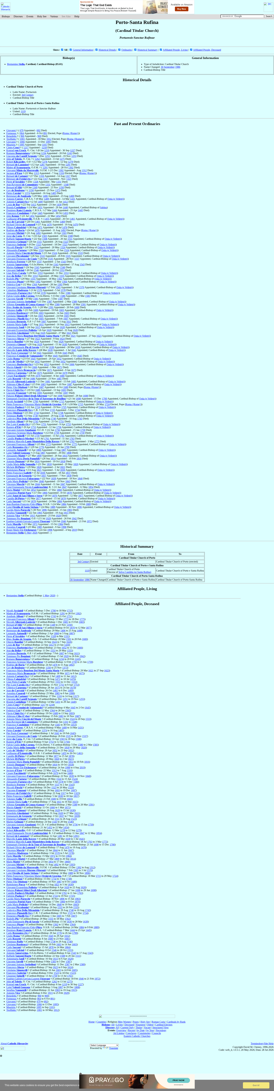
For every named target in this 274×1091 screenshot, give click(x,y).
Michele (15, 467)
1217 (26, 147)
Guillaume (19, 219)
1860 (59, 490)
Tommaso (14, 415)
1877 (80, 495)
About (14, 1043)
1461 (72, 219)
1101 (44, 144)
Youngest (140, 1024)
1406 (45, 196)
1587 (60, 298)
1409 (46, 199)
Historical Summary (147, 50)
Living (119, 1024)
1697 (65, 393)
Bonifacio (15, 261)
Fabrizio (15, 407)
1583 (87, 296)
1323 (68, 179)
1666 (71, 364)
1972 (89, 521)
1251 (47, 156)
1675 (73, 370)
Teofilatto (11, 139)
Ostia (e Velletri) (115, 199)
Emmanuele (19, 475)
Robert (15, 161)
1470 (49, 224)
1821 (62, 467)
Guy (15, 190)
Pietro (13, 193)
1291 (68, 164)
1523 (65, 241)
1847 (62, 484)
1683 (73, 381)
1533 (80, 253)
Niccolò (14, 247)
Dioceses (18, 16)
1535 (68, 256)
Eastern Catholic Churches (137, 1036)
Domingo (18, 210)
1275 (62, 159)
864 (22, 133)
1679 (64, 373)
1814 (64, 455)
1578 (63, 290)
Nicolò (14, 401)
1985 (39, 527)
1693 (63, 390)
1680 (62, 375)
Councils (156, 1033)
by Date (141, 1030)
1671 (59, 367)
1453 (65, 213)
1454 (58, 216)
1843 (67, 481)
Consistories (144, 1033)
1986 (177, 67)
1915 (65, 512)
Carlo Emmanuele (22, 347)
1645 (64, 353)
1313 (36, 173)
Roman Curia (158, 1021)
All (112, 1024)
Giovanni (11, 130)
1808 (69, 452)
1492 (63, 230)
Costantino (18, 492)
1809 (39, 455)
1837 (68, 472)
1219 (46, 150)
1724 (107, 404)
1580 (68, 293)
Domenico (16, 241)
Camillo (20, 438)
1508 (70, 236)
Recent (131, 1030)
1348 (66, 184)
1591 (83, 304)
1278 (44, 161)
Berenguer (18, 196)
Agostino (15, 527)
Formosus (11, 133)
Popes (136, 1021)
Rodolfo (12, 278)
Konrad (16, 150)
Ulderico (16, 373)
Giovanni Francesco (20, 444)
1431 (72, 199)
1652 (59, 358)
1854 (90, 487)
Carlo (15, 361)
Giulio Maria (20, 464)
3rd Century (28, 95)
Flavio (15, 390)
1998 (63, 527)
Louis (13, 204)
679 (21, 130)
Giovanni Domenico (21, 258)
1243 (69, 153)
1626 (61, 341)
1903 (69, 510)
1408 (71, 196)
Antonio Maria (23, 253)
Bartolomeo (15, 470)
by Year (150, 1030)
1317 (67, 176)
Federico (13, 284)
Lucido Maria (18, 510)
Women (127, 1021)
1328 (35, 181)
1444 (54, 210)
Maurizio (11, 144)
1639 (77, 347)
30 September (168, 67)
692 (38, 130)
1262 (37, 159)
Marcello (21, 350)
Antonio (14, 199)
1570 (81, 287)
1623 (98, 335)
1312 (84, 170)
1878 (63, 498)
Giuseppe (15, 435)
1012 (49, 139)
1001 (22, 139)
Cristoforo (17, 290)
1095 (48, 141)
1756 (58, 427)
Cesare (16, 375)
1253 (73, 156)
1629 (39, 344)
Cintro (13, 147)
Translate (113, 1048)
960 (22, 136)
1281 (42, 164)
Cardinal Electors (163, 1024)
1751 (61, 421)
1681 (59, 378)
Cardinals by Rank (176, 1021)
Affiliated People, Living (175, 50)
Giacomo (21, 156)
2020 (34, 532)
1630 (64, 344)
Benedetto (11, 136)
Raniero (13, 427)
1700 (104, 398)
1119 (23, 111)
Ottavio (14, 341)
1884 (59, 501)
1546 (62, 267)
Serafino (16, 512)
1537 (76, 258)
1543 (63, 261)
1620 (62, 327)
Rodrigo (15, 230)
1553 (62, 270)
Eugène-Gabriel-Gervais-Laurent (28, 521)
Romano (18, 153)
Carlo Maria (17, 481)
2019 (74, 530)
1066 (22, 141)
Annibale (14, 421)
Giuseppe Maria (23, 458)
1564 (64, 281)
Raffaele (18, 238)
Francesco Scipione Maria (24, 433)
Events (29, 16)
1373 (57, 190)
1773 (96, 441)
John (14, 159)
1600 (76, 307)
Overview (121, 1030)
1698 (59, 395)
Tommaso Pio (18, 518)
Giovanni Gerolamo (26, 287)
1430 (59, 204)
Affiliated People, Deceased (207, 50)
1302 (70, 167)
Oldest (150, 1024)
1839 (69, 475)
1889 (88, 504)
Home (91, 1021)
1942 (74, 518)
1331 (58, 181)
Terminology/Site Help (262, 1043)
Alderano (18, 384)
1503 (64, 233)
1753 (68, 424)
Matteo (18, 167)
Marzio (13, 367)
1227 (72, 150)
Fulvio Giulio (20, 296)
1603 (61, 310)
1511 (70, 238)
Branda (16, 207)
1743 (79, 418)
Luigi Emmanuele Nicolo (27, 487)
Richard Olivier (20, 224)
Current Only (127, 1027)
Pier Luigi (18, 424)
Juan (15, 221)
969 (39, 136)
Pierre (15, 181)
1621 (69, 333)
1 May (28, 532)
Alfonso (25, 304)
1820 (75, 464)
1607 (65, 318)
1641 (73, 350)
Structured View (160, 1027)
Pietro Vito (16, 387)
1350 (61, 187)
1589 (74, 301)
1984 (60, 524)
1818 (62, 461)
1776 (41, 447)
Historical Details (107, 50)
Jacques (14, 173)
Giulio (13, 358)
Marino (14, 267)
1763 (72, 438)
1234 (43, 153)
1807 (63, 450)
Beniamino (16, 64)
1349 (34, 187)
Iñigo (18, 307)
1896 (79, 507)
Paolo (13, 524)
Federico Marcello (32, 441)
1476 (64, 227)
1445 (80, 210)
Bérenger (19, 179)
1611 (68, 321)
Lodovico (22, 418)
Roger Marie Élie (21, 530)
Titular (139, 1027)
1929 (58, 515)
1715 (61, 401)
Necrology (161, 1030)
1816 (79, 458)
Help (76, 16)
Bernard (17, 164)
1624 (62, 338)
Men (120, 1021)
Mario (13, 490)
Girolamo (17, 313)
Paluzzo (26, 395)
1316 (61, 173)
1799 (66, 447)
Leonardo (16, 450)
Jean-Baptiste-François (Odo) (24, 504)
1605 (66, 316)
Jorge (14, 236)
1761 (61, 435)
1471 (39, 227)
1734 (77, 410)
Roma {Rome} (70, 133)
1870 (69, 492)
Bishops (6, 16)
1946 (63, 521)
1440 (65, 207)
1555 (61, 276)
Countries (101, 1021)
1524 (62, 247)
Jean (14, 276)
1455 (46, 219)
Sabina (103, 207)
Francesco (17, 213)
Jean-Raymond (22, 184)
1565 (59, 284)
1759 (82, 430)
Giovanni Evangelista (21, 330)
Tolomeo (14, 310)
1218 (44, 147)
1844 (37, 484)
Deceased (129, 1024)
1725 (63, 407)
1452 (31, 216)
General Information (83, 50)
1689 (65, 387)
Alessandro (16, 250)
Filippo (16, 227)
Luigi (18, 452)
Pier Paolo (17, 353)
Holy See (41, 16)
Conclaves (131, 1033)
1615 (67, 324)
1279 (70, 161)
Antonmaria (15, 327)
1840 (80, 478)
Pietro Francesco (18, 472)
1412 (65, 201)
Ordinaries (126, 50)
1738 (60, 413)
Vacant (147, 1027)
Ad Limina (118, 1033)
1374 (27, 193)
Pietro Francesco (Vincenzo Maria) (33, 404)
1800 (38, 450)
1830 (62, 470)
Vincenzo (15, 484)
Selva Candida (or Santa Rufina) (135, 572)
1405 (53, 193)
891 (45, 133)
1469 (62, 221)
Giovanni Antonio (21, 301)
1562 (59, 278)
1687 (69, 384)
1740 (61, 415)
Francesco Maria (32, 335)
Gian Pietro (16, 273)
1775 (74, 444)
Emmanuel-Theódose (36, 398)
